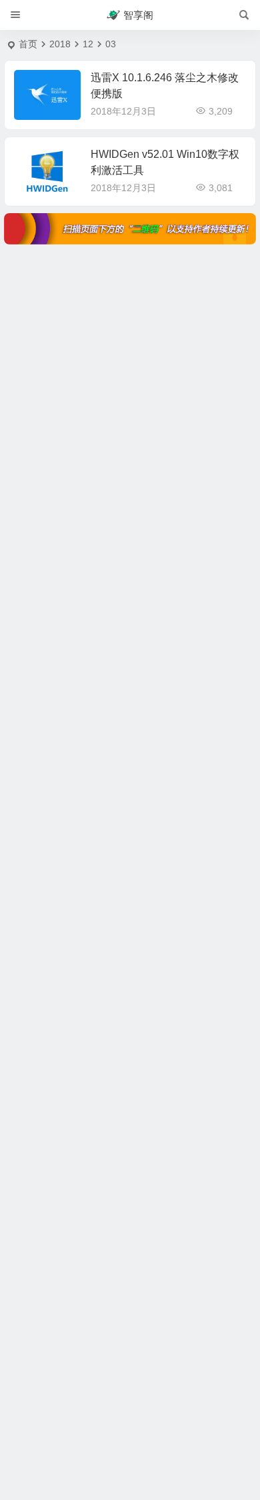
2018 (60, 44)
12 (88, 44)
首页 (28, 44)
